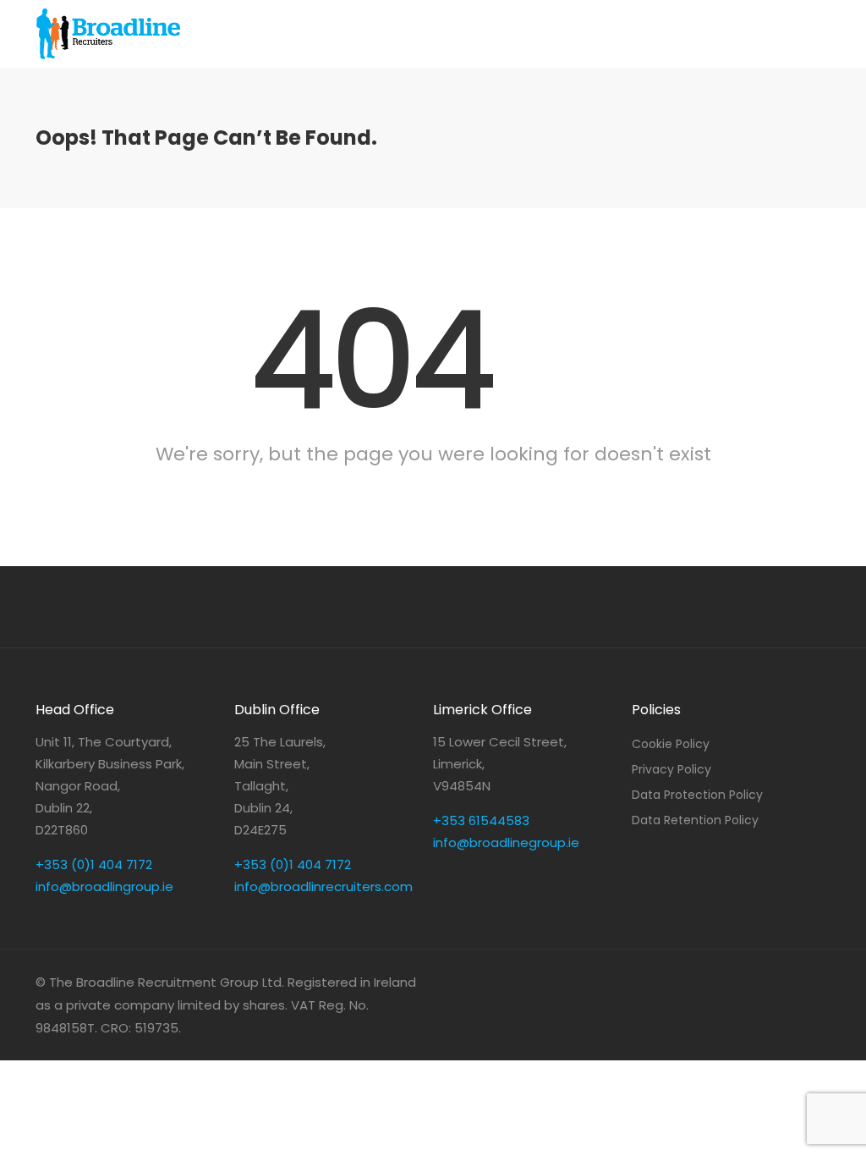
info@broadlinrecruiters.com (323, 886)
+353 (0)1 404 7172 (94, 864)
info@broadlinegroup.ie (506, 842)
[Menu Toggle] (541, 16)
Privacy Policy (671, 769)
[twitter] (819, 982)
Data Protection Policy (697, 794)
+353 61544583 (481, 820)
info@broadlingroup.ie (104, 886)
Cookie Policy (671, 743)
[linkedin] (764, 982)
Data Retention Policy (695, 820)
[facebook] (792, 982)
